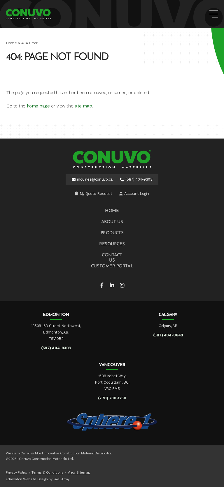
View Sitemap (79, 472)
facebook (101, 285)
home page (38, 106)
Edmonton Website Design (27, 479)
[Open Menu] (213, 13)
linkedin (112, 285)
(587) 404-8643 (168, 335)
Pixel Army (61, 479)
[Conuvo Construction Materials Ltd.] (28, 14)
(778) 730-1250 (112, 398)
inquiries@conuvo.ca (94, 179)
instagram (122, 285)
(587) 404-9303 (139, 179)
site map (83, 106)
